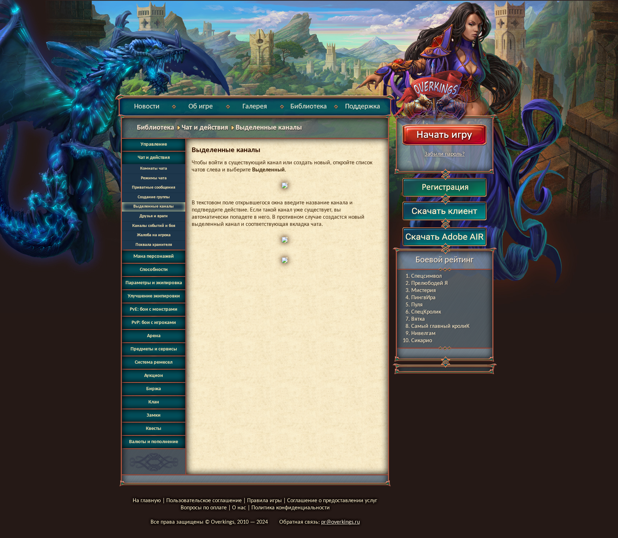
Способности (154, 269)
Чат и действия (205, 127)
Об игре (200, 106)
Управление (154, 144)
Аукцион (153, 375)
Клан (153, 402)
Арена (154, 336)
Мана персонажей (153, 256)
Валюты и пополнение (153, 442)
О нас (239, 508)
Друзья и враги (153, 216)
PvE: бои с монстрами (153, 309)
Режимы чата (154, 178)
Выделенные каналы (269, 127)
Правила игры (264, 501)
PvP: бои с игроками (154, 322)
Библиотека (308, 106)
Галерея (254, 106)
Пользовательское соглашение (204, 501)
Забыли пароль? (445, 154)
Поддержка (362, 106)
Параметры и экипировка (154, 283)
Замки (154, 415)
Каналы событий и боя (153, 226)
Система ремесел (153, 362)
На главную (147, 501)
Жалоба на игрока (154, 235)
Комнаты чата (153, 168)
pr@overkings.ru (340, 522)
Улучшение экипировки (154, 296)
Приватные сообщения (153, 187)
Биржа (153, 389)
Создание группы (154, 197)
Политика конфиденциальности (290, 508)
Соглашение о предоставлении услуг (332, 501)
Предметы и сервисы (154, 349)
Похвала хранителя (154, 245)
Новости (147, 106)
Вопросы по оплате (204, 508)
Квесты (153, 428)
